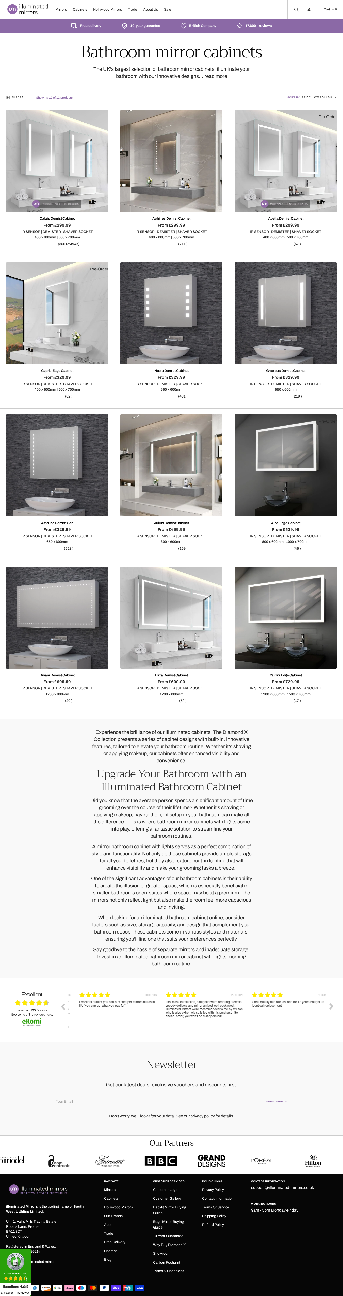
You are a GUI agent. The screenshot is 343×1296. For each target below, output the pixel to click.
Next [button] (331, 1006)
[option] (111, 1010)
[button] (330, 9)
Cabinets (80, 9)
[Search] (296, 9)
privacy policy (202, 1116)
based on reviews (32, 1010)
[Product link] (57, 161)
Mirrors (61, 9)
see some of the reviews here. (32, 1014)
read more (215, 76)
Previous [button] (62, 1006)
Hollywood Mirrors (107, 9)
